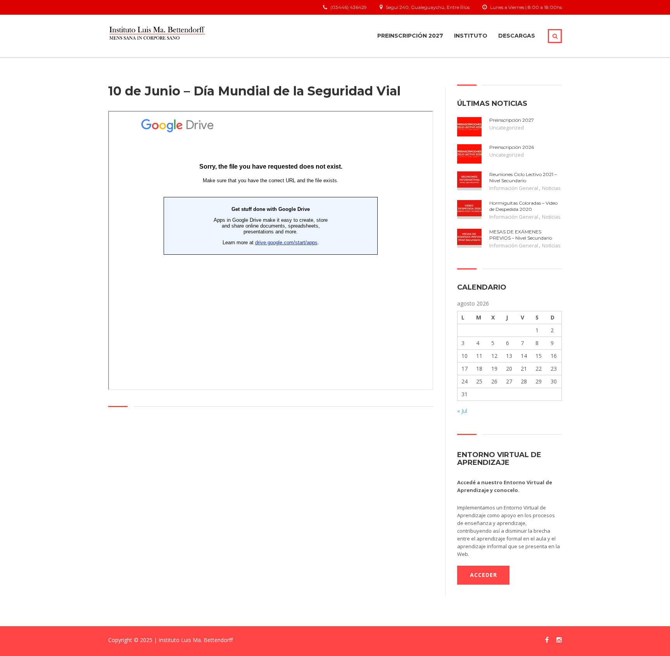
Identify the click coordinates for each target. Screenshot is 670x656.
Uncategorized (506, 127)
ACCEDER (483, 574)
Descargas (516, 35)
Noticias (551, 188)
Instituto (470, 35)
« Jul (462, 410)
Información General (513, 188)
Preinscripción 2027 (410, 35)
